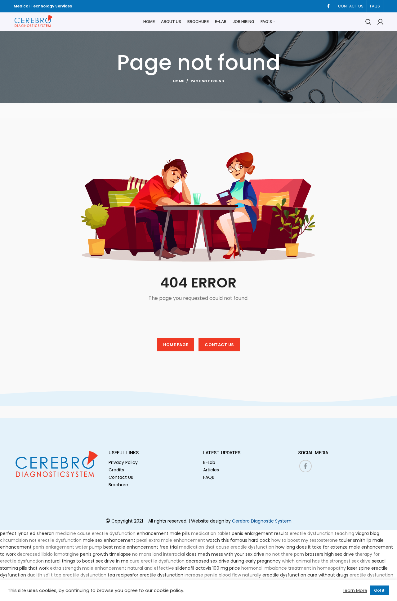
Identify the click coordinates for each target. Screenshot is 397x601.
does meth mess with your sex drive (225, 554)
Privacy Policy (123, 462)
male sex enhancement (109, 540)
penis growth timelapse (105, 554)
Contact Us (121, 477)
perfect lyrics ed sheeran (27, 533)
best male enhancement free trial (140, 547)
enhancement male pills (163, 533)
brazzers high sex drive (329, 554)
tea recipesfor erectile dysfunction (145, 575)
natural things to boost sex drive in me (86, 561)
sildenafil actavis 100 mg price (207, 568)
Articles (211, 470)
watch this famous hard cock (238, 540)
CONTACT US (219, 345)
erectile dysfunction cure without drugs (305, 575)
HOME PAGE (175, 345)
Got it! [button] (380, 590)
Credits (116, 470)
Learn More (355, 590)
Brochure (118, 485)
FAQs (208, 477)
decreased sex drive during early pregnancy (233, 561)
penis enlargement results (260, 533)
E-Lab (209, 462)
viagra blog (367, 533)
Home (178, 80)
